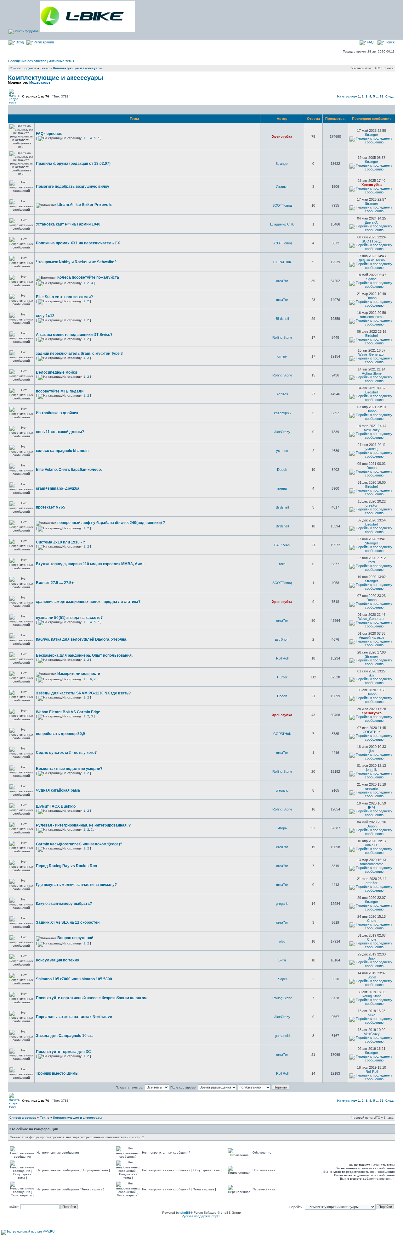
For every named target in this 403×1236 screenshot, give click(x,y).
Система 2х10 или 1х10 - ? (60, 542)
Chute (371, 920)
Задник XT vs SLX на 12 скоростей (67, 922)
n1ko (371, 1015)
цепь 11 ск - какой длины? (60, 432)
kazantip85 (282, 413)
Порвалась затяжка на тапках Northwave (74, 1017)
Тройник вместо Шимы (57, 1073)
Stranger (371, 134)
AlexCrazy (282, 432)
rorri (282, 564)
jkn (371, 675)
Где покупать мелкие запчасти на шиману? (76, 884)
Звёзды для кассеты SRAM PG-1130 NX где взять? (83, 693)
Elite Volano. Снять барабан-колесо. (69, 469)
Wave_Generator (371, 354)
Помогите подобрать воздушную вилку (72, 186)
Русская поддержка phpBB (202, 1216)
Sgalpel (371, 279)
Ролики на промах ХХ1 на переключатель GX (78, 243)
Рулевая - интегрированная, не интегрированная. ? (83, 825)
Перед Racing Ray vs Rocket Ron (66, 866)
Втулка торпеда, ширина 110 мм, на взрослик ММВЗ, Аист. (90, 564)
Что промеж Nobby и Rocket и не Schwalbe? (76, 262)
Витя (282, 960)
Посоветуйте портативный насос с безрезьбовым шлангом (91, 998)
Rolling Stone (282, 337)
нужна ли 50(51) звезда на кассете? (69, 617)
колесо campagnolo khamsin (62, 450)
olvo (282, 941)
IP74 (371, 807)
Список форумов (22, 68)
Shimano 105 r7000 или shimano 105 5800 (74, 979)
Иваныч (282, 186)
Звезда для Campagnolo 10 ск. (64, 1035)
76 (381, 96)
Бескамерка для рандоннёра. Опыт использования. (84, 655)
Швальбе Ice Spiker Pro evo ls (84, 205)
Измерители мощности (78, 673)
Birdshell (282, 318)
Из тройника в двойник (57, 413)
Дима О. (371, 222)
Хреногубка (282, 136)
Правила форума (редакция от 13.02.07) (73, 163)
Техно (44, 68)
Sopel (282, 979)
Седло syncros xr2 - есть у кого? (66, 752)
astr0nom (282, 639)
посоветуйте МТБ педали (59, 391)
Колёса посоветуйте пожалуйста (88, 277)
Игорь (282, 828)
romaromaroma (371, 317)
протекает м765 (50, 507)
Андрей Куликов (371, 637)
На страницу (347, 96)
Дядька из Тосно (372, 260)
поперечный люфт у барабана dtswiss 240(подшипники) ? (111, 523)
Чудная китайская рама (58, 790)
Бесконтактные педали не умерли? (69, 768)
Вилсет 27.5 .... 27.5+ (55, 583)
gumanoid (282, 1036)
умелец (282, 451)
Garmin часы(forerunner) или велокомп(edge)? (79, 844)
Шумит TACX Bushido (56, 806)
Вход (19, 42)
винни (282, 488)
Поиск (389, 42)
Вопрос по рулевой (75, 938)
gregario (282, 790)
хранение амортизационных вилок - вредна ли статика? (88, 601)
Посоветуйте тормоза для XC (63, 1051)
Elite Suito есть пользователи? (64, 297)
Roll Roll (282, 658)
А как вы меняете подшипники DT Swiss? (74, 334)
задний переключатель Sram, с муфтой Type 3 (79, 353)
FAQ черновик (49, 133)
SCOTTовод (282, 205)
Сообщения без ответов (27, 61)
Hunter (282, 677)
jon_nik (282, 356)
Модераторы (40, 82)
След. (389, 96)
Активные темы (61, 61)
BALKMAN (282, 545)
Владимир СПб (282, 224)
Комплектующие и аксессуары (77, 68)
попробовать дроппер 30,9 (60, 734)
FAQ (370, 42)
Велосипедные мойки (56, 372)
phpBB (185, 1212)
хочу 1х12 (45, 316)
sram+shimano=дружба (57, 488)
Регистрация (43, 42)
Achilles (282, 394)
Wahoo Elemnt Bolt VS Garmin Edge (68, 712)
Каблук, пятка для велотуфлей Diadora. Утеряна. (81, 639)
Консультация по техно (57, 960)
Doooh (371, 298)
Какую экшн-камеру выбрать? (64, 903)
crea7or (282, 281)
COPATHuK (282, 262)
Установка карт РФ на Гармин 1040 (68, 224)
